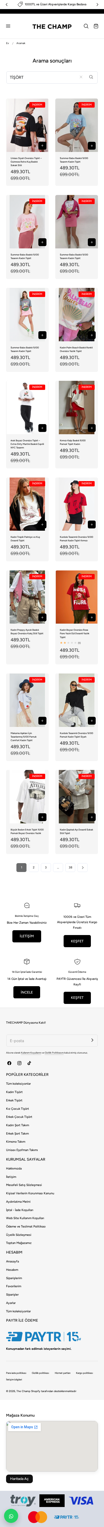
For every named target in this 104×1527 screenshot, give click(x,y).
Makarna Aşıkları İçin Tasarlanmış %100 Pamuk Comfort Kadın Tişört (24, 737)
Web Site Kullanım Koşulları (25, 1218)
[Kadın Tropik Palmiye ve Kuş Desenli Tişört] (27, 504)
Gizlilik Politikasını (54, 1052)
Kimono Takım (15, 1141)
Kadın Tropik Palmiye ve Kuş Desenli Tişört (25, 539)
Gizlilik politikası (40, 1373)
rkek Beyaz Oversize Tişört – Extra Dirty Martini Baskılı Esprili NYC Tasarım (27, 444)
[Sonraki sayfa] (82, 867)
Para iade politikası (16, 1373)
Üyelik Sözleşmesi (18, 1235)
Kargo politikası (84, 1373)
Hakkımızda (14, 1168)
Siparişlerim (14, 1278)
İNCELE (27, 992)
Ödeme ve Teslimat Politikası (26, 1226)
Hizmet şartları (62, 1373)
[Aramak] (91, 77)
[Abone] (92, 1040)
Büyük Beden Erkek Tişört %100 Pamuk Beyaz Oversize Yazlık (27, 831)
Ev (7, 43)
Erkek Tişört (14, 1100)
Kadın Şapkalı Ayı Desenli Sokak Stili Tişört (76, 831)
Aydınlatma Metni (18, 1201)
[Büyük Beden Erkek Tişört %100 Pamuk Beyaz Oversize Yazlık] (27, 796)
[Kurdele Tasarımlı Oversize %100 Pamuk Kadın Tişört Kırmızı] (76, 504)
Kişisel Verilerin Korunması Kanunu (30, 1193)
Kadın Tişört (14, 1092)
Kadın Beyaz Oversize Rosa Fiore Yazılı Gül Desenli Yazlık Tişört (74, 633)
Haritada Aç (19, 1479)
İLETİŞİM (27, 936)
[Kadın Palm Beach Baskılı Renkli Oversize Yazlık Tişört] (76, 314)
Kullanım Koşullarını (31, 1052)
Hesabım (12, 1270)
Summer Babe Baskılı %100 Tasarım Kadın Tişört (74, 160)
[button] (8, 26)
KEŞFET (77, 941)
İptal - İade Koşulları (19, 1210)
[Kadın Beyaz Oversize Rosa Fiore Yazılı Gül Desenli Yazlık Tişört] (76, 597)
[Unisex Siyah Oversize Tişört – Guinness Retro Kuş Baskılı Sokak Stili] (27, 125)
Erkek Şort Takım (17, 1133)
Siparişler (12, 1294)
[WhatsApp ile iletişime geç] (11, 1516)
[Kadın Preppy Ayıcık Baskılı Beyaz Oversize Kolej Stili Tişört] (27, 597)
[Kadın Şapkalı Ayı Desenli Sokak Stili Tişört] (76, 796)
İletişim (11, 1177)
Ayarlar (11, 1303)
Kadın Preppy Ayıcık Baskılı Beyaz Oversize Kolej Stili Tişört (27, 631)
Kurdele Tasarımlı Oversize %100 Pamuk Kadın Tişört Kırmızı (76, 539)
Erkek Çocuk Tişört (19, 1117)
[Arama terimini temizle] (81, 77)
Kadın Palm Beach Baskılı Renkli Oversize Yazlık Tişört (76, 349)
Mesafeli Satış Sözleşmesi (24, 1185)
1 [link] (21, 867)
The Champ (23, 1391)
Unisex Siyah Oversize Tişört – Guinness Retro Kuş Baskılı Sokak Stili (26, 162)
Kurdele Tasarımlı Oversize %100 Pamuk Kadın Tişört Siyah (76, 735)
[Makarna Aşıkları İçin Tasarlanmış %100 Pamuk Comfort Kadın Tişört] (27, 700)
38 (70, 867)
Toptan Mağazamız (19, 1243)
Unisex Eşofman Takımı (22, 1150)
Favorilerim (13, 1286)
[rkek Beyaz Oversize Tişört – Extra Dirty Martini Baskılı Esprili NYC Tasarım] (27, 407)
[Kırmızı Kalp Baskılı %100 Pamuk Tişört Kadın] (76, 407)
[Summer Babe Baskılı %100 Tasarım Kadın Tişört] (76, 125)
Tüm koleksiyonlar (18, 1083)
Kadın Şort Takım (17, 1125)
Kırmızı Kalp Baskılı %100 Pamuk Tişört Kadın (73, 442)
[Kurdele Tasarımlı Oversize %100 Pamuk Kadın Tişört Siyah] (76, 700)
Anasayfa (12, 1261)
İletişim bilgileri (14, 1379)
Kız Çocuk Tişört (17, 1108)
